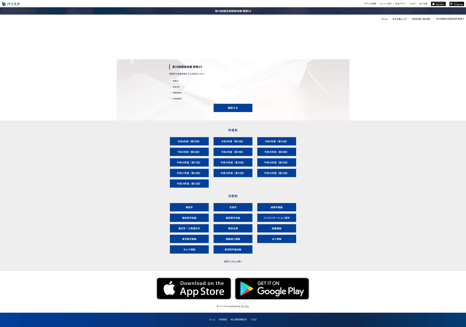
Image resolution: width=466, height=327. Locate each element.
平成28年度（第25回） (276, 162)
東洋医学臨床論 (233, 249)
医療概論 (276, 228)
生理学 (233, 207)
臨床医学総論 (189, 217)
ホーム (385, 18)
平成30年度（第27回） (189, 162)
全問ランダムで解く (233, 261)
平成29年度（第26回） (233, 162)
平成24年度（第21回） (189, 183)
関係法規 (233, 228)
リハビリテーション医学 (276, 217)
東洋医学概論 (189, 238)
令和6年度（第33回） (189, 141)
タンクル (245, 306)
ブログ (254, 319)
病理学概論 (277, 207)
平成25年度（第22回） (276, 173)
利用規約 (223, 319)
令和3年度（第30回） (189, 151)
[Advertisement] (233, 39)
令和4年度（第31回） (276, 141)
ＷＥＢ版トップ (400, 18)
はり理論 (276, 238)
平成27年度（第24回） (189, 173)
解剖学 (189, 207)
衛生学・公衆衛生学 (189, 228)
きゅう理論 (189, 249)
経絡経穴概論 (233, 238)
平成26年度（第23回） (233, 173)
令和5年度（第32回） (233, 141)
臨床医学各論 (233, 217)
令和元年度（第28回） (276, 151)
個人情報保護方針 (239, 319)
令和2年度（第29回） (422, 18)
